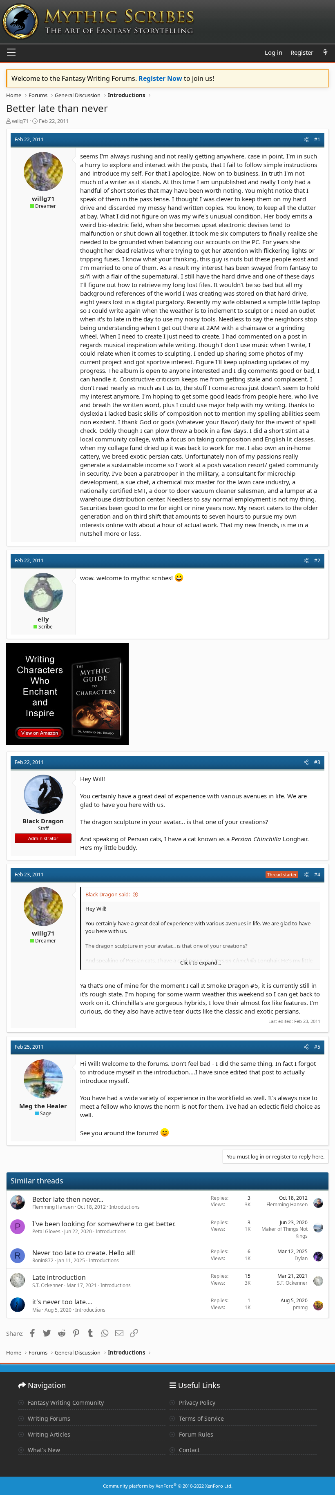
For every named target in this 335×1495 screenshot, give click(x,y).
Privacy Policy (196, 1402)
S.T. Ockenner (47, 1285)
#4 (317, 874)
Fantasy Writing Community (65, 1402)
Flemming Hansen (53, 1206)
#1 (317, 139)
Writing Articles (48, 1434)
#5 (317, 1046)
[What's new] (325, 52)
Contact (188, 1450)
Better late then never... (67, 1199)
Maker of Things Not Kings (284, 1232)
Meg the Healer (43, 1106)
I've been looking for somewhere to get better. (104, 1223)
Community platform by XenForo (167, 1486)
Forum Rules (195, 1434)
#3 (317, 762)
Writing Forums (48, 1418)
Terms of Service (200, 1418)
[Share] (306, 140)
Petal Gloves (46, 1231)
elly (43, 619)
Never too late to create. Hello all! (83, 1252)
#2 (317, 560)
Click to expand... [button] (200, 962)
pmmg (300, 1307)
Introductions (124, 1206)
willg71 (20, 121)
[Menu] (11, 52)
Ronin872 (43, 1260)
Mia (36, 1309)
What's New (43, 1450)
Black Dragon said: (107, 894)
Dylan (301, 1258)
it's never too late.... (62, 1301)
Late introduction (59, 1277)
